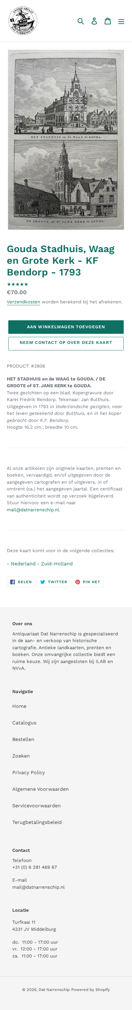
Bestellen (23, 739)
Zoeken (21, 756)
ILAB (101, 661)
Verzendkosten (23, 302)
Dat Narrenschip (54, 989)
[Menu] (121, 21)
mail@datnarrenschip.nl (33, 510)
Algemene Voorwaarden (40, 789)
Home (19, 706)
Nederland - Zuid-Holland (42, 564)
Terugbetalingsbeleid (37, 822)
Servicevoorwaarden (36, 806)
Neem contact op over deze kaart (66, 342)
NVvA (18, 668)
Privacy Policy (28, 772)
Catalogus (24, 723)
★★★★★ (17, 284)
